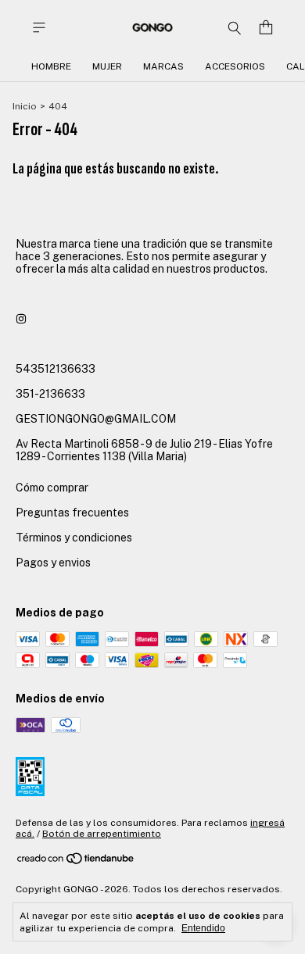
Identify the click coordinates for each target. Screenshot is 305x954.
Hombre (51, 66)
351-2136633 (50, 394)
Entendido (203, 928)
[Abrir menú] (39, 28)
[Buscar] (234, 27)
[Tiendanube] (76, 861)
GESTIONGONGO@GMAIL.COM (96, 419)
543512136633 (55, 369)
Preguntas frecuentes (72, 512)
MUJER (107, 66)
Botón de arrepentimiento (101, 833)
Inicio (25, 106)
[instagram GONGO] (21, 319)
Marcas (163, 66)
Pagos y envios (53, 562)
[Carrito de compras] (266, 28)
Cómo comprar (52, 487)
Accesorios (235, 66)
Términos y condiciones (74, 537)
